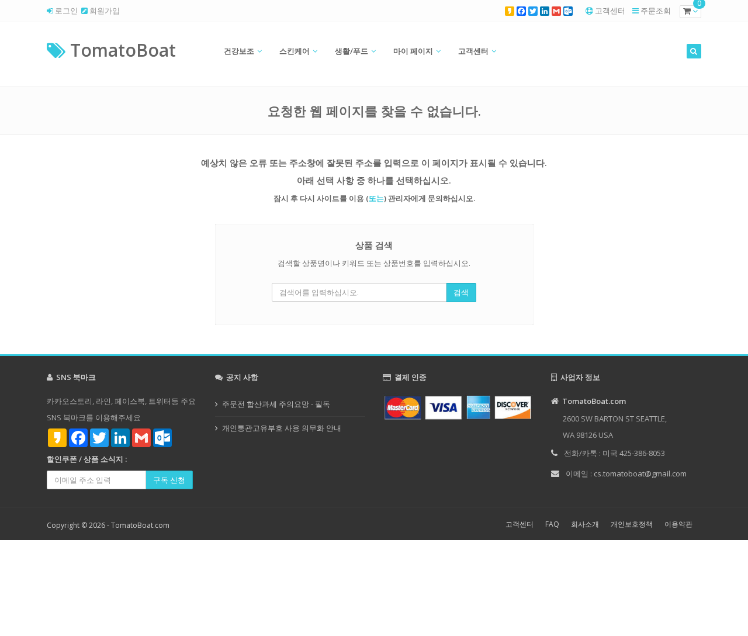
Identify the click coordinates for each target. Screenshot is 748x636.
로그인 (65, 10)
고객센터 (610, 10)
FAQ (552, 524)
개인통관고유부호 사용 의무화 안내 (281, 428)
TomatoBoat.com (140, 525)
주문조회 (655, 10)
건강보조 (239, 51)
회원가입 (104, 10)
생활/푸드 (351, 51)
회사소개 (585, 524)
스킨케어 (294, 51)
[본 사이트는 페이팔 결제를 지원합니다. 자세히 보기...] (458, 406)
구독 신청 (169, 480)
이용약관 (678, 524)
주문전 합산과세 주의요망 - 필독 (276, 404)
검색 (461, 292)
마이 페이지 (413, 51)
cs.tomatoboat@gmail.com (640, 473)
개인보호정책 (632, 524)
